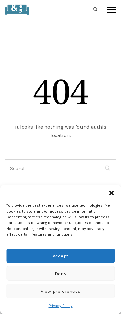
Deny (60, 273)
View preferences (61, 291)
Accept (61, 256)
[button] (111, 193)
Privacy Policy (61, 305)
